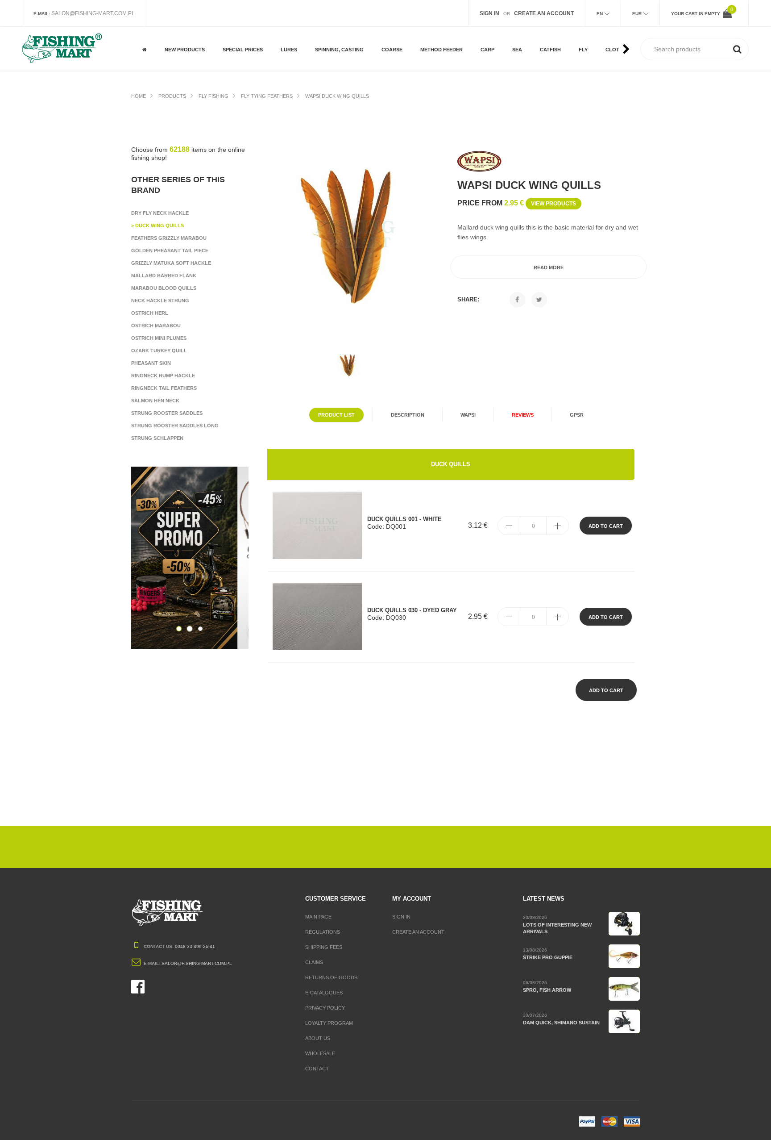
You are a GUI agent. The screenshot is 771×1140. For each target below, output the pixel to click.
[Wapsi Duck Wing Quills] (352, 236)
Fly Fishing (236, 30)
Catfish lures (557, 37)
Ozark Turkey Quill (159, 350)
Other (230, 59)
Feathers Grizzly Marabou (169, 238)
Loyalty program (329, 1023)
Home (138, 96)
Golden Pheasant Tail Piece (169, 250)
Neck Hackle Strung (160, 300)
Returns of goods (331, 977)
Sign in (401, 916)
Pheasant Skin (151, 363)
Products (172, 96)
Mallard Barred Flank (163, 275)
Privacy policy (325, 1008)
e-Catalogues (324, 992)
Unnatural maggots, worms (407, 34)
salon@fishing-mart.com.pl (93, 13)
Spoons (325, 30)
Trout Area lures (338, 59)
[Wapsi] (479, 162)
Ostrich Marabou (156, 325)
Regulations (322, 932)
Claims (314, 962)
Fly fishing (213, 96)
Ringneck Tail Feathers (164, 388)
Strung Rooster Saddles (167, 413)
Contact (317, 1068)
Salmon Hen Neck (155, 400)
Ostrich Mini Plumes (159, 338)
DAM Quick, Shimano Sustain (561, 1022)
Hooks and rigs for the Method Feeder (445, 34)
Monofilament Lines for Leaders (406, 56)
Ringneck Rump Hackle (163, 375)
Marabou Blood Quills (163, 288)
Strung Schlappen (157, 438)
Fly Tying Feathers (267, 96)
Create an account (418, 932)
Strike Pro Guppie (547, 957)
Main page (318, 916)
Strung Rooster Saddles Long (175, 425)
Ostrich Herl (149, 313)
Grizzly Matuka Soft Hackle (171, 263)
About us (317, 1038)
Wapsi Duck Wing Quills (337, 96)
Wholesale (320, 1053)
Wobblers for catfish (558, 56)
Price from (516, 203)
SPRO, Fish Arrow (547, 990)
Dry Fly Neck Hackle (160, 213)
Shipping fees (323, 947)
